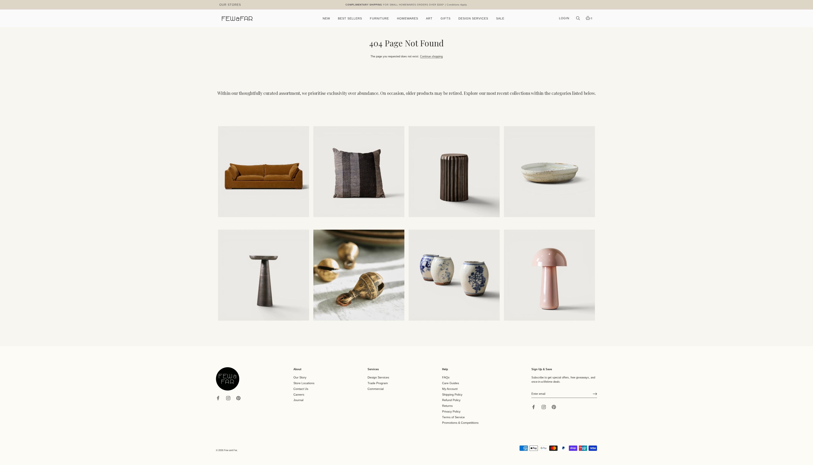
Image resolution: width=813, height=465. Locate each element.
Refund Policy (451, 400)
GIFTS (446, 18)
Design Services (378, 377)
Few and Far (230, 450)
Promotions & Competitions (460, 422)
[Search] (578, 18)
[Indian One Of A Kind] (358, 275)
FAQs (445, 377)
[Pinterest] (238, 397)
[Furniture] (454, 171)
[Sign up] (595, 394)
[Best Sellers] (263, 171)
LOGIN (564, 18)
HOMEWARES (407, 18)
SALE (500, 18)
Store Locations (303, 383)
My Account (450, 388)
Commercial (376, 388)
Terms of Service (453, 417)
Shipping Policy (452, 394)
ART (429, 18)
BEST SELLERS (350, 18)
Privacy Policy (451, 411)
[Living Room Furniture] (263, 275)
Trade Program (378, 383)
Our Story (299, 377)
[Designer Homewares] (549, 171)
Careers (298, 394)
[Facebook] (218, 397)
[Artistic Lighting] (549, 275)
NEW (326, 18)
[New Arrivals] (358, 171)
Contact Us (300, 388)
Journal (298, 400)
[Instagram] (228, 397)
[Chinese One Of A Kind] (454, 275)
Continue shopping (431, 56)
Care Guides (450, 383)
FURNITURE (379, 18)
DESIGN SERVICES (473, 18)
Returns (447, 405)
